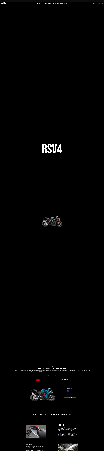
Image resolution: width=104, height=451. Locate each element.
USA (2, 0)
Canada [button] (6, 0)
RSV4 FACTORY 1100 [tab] (64, 379)
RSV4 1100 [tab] (38, 379)
